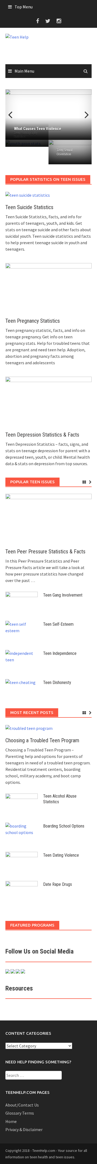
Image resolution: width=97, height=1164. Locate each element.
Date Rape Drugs (57, 884)
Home (11, 1121)
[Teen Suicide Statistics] (27, 194)
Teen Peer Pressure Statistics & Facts (45, 551)
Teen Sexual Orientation (64, 152)
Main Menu (24, 71)
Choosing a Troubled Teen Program (42, 740)
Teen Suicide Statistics (29, 207)
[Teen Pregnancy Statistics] (48, 287)
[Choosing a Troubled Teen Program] (29, 727)
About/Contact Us (22, 1105)
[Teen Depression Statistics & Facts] (48, 400)
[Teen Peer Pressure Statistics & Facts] (48, 517)
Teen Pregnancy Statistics (32, 321)
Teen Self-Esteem (58, 624)
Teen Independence (60, 653)
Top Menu (24, 6)
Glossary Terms (19, 1113)
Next (83, 114)
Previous (13, 114)
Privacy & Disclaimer (24, 1129)
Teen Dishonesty (57, 682)
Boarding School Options (63, 826)
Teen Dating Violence (61, 855)
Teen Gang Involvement (62, 595)
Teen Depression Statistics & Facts (42, 434)
